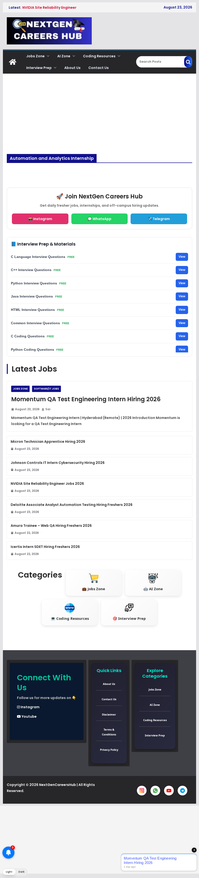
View (182, 256)
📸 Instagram (40, 218)
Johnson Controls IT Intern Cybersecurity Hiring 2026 (58, 462)
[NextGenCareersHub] (13, 62)
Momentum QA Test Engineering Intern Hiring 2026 (86, 399)
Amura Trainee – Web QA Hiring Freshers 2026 (51, 525)
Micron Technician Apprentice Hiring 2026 (48, 441)
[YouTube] (169, 790)
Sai (47, 409)
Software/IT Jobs (46, 389)
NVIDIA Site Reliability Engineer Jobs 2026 (47, 483)
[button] (47, 56)
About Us (72, 67)
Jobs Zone (35, 56)
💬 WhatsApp (99, 218)
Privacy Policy (109, 749)
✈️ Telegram (159, 218)
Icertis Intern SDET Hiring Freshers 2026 (45, 546)
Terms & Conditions (109, 732)
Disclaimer (109, 714)
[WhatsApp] (155, 790)
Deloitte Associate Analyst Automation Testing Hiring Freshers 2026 (72, 504)
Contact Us (98, 67)
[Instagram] (142, 790)
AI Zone (63, 56)
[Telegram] (182, 790)
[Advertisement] (99, 118)
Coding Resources (99, 56)
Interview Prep (39, 67)
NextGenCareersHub (57, 784)
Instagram (30, 707)
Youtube (29, 716)
